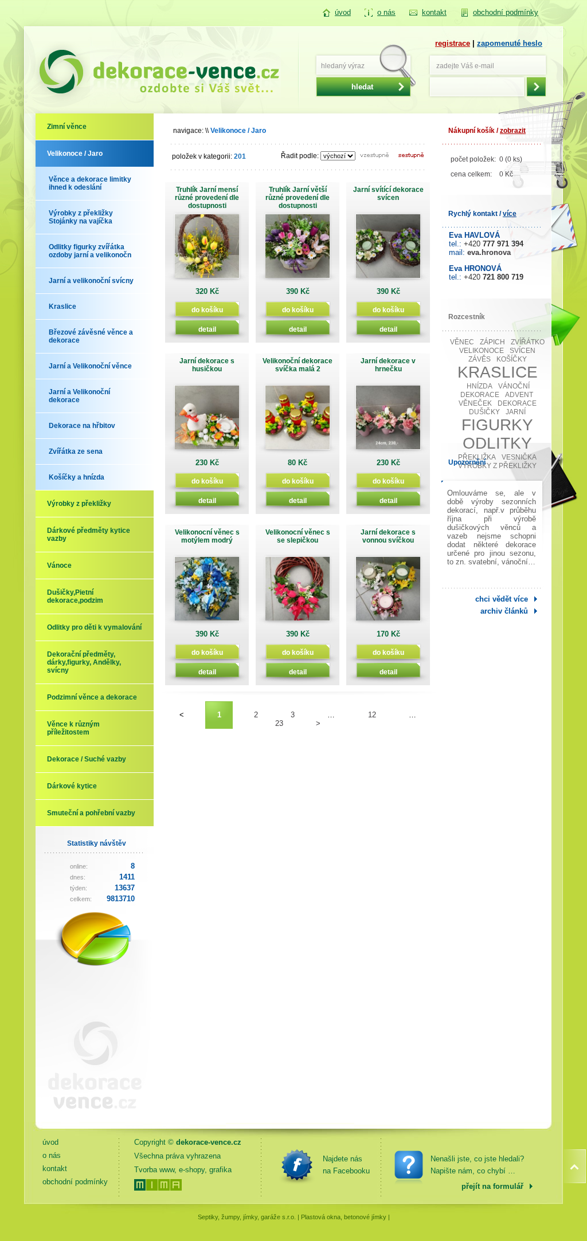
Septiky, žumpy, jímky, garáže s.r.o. (247, 1216)
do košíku (207, 309)
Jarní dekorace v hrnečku (388, 365)
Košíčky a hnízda (76, 477)
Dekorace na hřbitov (82, 426)
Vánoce (59, 565)
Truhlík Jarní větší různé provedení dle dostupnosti (297, 198)
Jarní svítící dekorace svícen (388, 194)
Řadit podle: (300, 156)
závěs (479, 359)
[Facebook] (297, 1165)
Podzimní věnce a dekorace (92, 697)
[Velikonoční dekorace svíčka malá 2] (297, 421)
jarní (516, 412)
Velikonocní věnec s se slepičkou (297, 536)
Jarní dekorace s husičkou (206, 365)
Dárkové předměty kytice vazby (88, 535)
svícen (522, 351)
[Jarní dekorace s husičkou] (207, 421)
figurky (497, 425)
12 (372, 714)
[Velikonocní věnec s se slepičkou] (297, 593)
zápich (492, 342)
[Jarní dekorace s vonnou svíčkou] (388, 593)
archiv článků (504, 611)
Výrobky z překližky (79, 504)
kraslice (497, 372)
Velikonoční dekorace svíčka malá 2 (297, 365)
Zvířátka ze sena (76, 451)
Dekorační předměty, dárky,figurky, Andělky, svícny (84, 662)
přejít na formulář (492, 1186)
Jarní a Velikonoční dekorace (79, 396)
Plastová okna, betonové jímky (343, 1216)
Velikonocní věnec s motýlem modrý (207, 536)
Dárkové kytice (72, 786)
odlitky (497, 443)
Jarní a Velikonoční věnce (90, 366)
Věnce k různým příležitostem (73, 728)
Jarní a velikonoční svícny (91, 281)
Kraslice (62, 307)
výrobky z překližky (497, 466)
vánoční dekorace (495, 390)
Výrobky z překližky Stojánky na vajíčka (81, 217)
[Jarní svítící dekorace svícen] (388, 250)
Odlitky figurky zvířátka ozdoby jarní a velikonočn (90, 251)
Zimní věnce (67, 127)
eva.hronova (489, 252)
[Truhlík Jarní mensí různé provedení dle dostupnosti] (207, 250)
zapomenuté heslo (509, 43)
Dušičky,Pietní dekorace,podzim (75, 596)
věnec (462, 342)
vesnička (519, 457)
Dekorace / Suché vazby (86, 759)
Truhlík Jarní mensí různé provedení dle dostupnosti (207, 198)
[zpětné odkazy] (90, 1118)
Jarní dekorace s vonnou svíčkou (388, 536)
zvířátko (528, 342)
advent (519, 395)
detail (207, 329)
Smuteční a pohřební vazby (91, 813)
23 (279, 723)
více (509, 214)
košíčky (511, 359)
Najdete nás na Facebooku (346, 1164)
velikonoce (481, 351)
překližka (477, 457)
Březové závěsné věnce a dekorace (91, 336)
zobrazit (513, 131)
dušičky (484, 412)
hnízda (479, 386)
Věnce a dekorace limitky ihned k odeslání (90, 183)
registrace (452, 43)
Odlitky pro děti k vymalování (94, 627)
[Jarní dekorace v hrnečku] (388, 421)
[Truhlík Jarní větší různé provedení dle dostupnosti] (297, 250)
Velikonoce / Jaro (75, 154)
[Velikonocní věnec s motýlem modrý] (207, 593)
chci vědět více (501, 599)
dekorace (517, 403)
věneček (475, 403)
